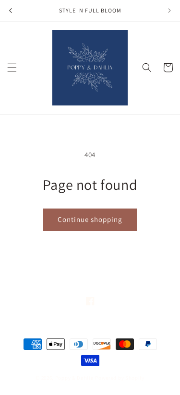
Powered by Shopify (119, 377)
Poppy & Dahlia (74, 377)
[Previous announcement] (10, 10)
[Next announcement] (169, 10)
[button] (12, 67)
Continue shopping (90, 219)
